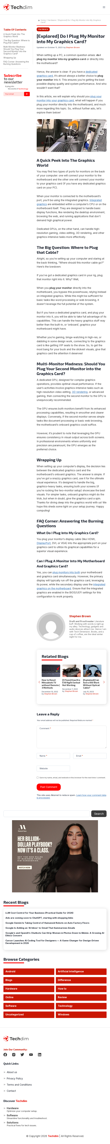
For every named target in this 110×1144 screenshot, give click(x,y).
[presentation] (51, 671)
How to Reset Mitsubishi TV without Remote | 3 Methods (51, 684)
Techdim (53, 1136)
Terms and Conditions (19, 1084)
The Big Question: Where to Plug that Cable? (16, 41)
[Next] (104, 682)
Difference (64, 980)
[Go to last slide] (39, 682)
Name (43, 755)
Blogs (8, 980)
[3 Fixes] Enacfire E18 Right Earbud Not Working (71, 682)
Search (99, 813)
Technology (65, 1005)
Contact (11, 1090)
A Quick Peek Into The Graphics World (14, 35)
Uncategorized (14, 1014)
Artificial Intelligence (71, 971)
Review (62, 997)
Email (79, 755)
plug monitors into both (66, 572)
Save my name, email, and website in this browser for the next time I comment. (73, 778)
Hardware (43, 29)
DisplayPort (44, 543)
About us (12, 1072)
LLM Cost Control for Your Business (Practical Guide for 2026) (39, 913)
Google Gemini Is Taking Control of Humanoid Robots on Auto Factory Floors (47, 923)
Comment (45, 728)
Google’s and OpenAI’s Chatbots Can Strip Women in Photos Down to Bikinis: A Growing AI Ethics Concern (54, 934)
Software (10, 1005)
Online (9, 997)
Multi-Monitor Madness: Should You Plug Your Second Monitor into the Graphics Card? (14, 50)
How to (62, 988)
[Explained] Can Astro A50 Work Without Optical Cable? (91, 684)
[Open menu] (104, 7)
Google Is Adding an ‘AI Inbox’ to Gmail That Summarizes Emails (40, 928)
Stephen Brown (73, 47)
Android (10, 971)
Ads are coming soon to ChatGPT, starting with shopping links (39, 918)
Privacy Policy (15, 1078)
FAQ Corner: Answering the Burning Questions (16, 62)
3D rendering (80, 391)
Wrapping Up (9, 57)
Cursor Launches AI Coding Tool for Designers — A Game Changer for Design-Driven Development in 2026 (52, 941)
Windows (63, 1014)
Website (44, 768)
